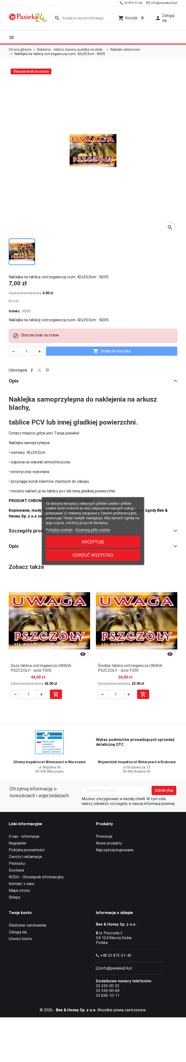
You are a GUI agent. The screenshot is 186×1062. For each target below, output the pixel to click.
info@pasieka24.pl (116, 968)
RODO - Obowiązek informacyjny (36, 877)
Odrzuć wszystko (92, 555)
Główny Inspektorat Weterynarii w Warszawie (49, 762)
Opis (14, 381)
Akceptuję (93, 542)
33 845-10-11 (107, 995)
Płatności (17, 863)
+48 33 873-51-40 (115, 955)
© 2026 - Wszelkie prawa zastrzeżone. (93, 1010)
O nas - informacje (24, 836)
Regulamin (17, 843)
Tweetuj (39, 370)
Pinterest (47, 370)
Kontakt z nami (21, 883)
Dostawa (16, 870)
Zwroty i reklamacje (25, 856)
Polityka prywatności (27, 850)
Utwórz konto (20, 938)
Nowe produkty (109, 843)
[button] (164, 18)
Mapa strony (19, 890)
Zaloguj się (18, 932)
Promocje (104, 836)
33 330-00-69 (107, 990)
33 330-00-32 (107, 986)
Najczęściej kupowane (114, 850)
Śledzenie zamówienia (27, 925)
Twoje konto (20, 912)
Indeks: (15, 311)
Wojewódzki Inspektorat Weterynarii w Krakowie (137, 762)
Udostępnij (32, 370)
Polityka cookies (59, 529)
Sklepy (14, 897)
